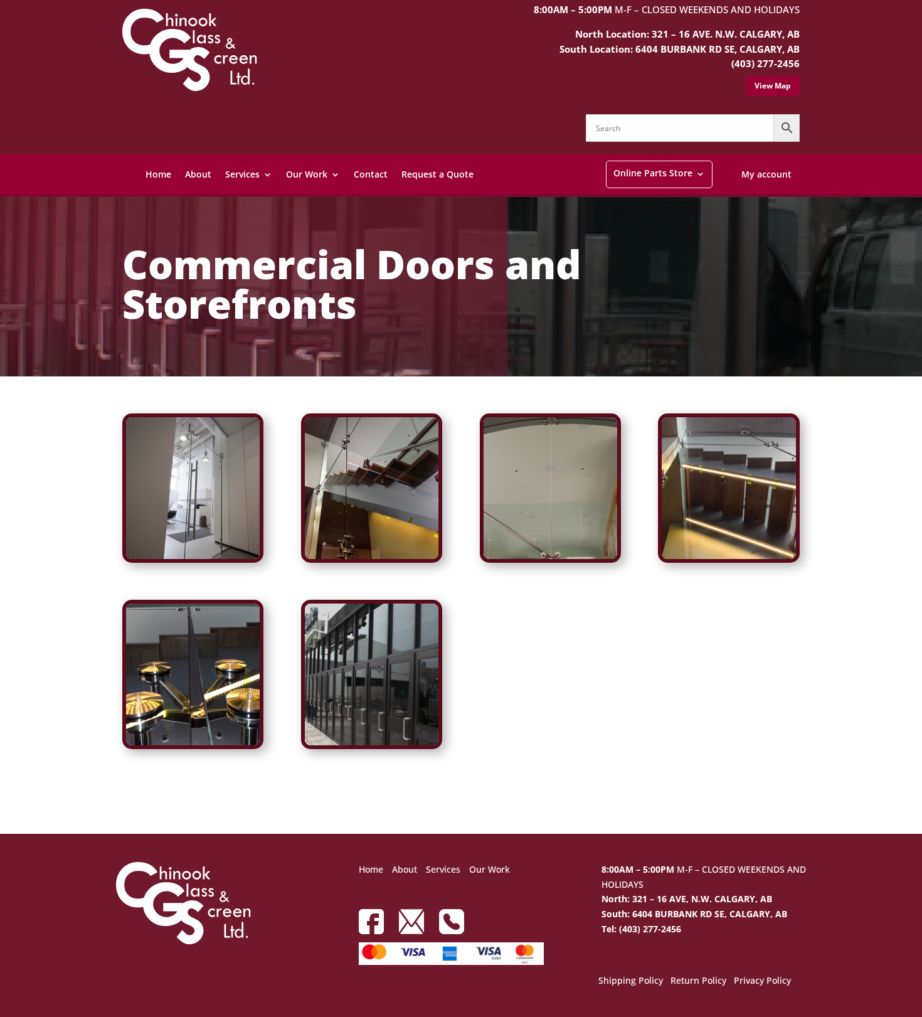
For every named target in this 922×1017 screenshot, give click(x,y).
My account (766, 174)
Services (242, 174)
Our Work (306, 174)
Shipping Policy (630, 981)
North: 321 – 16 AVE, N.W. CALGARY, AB (686, 899)
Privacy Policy (762, 981)
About (198, 174)
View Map (773, 85)
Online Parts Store (652, 173)
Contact (371, 174)
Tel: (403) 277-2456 (641, 929)
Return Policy (698, 981)
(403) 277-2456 (765, 63)
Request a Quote (437, 174)
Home (158, 174)
